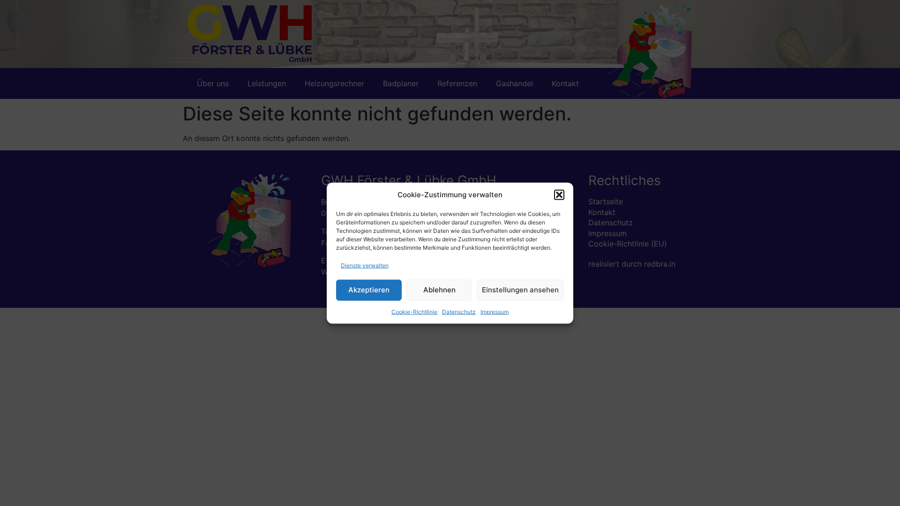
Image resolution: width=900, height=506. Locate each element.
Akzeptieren (369, 289)
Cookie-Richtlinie (414, 311)
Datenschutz (459, 311)
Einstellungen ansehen (520, 289)
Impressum (494, 311)
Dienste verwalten (365, 264)
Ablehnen (439, 289)
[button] (559, 195)
